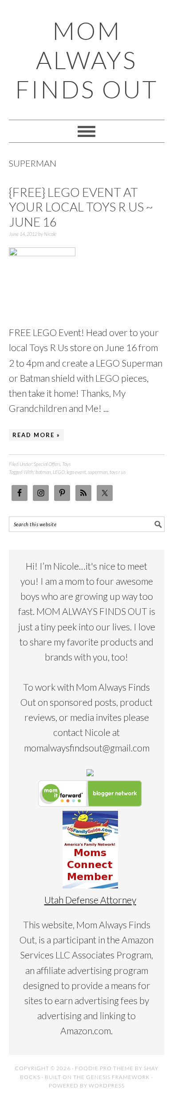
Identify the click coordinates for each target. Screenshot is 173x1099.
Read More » (36, 434)
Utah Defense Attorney (90, 899)
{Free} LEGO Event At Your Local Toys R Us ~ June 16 (81, 206)
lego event (76, 472)
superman (98, 472)
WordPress (107, 1085)
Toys (66, 464)
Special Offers (47, 464)
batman (43, 472)
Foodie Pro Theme (104, 1068)
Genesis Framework (118, 1077)
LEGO (59, 472)
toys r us (118, 472)
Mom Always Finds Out (86, 60)
